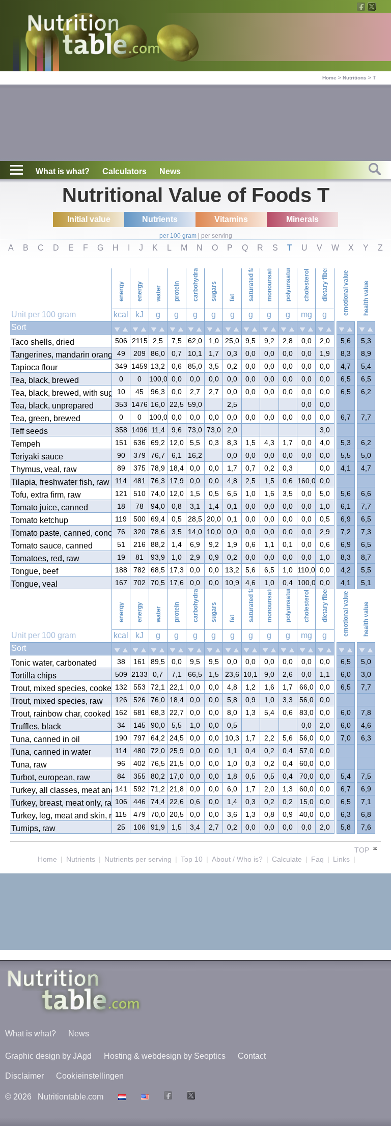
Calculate (287, 859)
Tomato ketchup (39, 520)
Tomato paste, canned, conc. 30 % (60, 533)
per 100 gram (178, 235)
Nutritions (355, 77)
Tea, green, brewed (45, 418)
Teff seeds (29, 431)
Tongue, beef (34, 571)
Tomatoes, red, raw (45, 558)
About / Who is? (237, 859)
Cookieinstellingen (90, 1076)
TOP (362, 850)
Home (329, 77)
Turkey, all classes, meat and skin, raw (60, 790)
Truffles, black (36, 726)
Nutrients (80, 859)
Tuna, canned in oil (45, 739)
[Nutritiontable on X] (189, 1096)
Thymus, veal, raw (44, 469)
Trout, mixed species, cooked (60, 688)
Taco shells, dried (42, 342)
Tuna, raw (29, 764)
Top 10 (192, 859)
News (170, 171)
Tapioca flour (34, 367)
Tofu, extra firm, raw (46, 494)
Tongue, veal (34, 584)
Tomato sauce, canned (52, 545)
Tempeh (25, 444)
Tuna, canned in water (51, 752)
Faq (317, 859)
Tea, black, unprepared (52, 405)
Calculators (124, 171)
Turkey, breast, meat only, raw (60, 803)
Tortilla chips (34, 675)
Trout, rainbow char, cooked (60, 713)
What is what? (63, 171)
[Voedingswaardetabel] (121, 1096)
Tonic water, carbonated (54, 662)
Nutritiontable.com (70, 1096)
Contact (252, 1056)
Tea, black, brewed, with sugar (60, 393)
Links (341, 859)
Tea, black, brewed (45, 380)
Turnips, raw (33, 828)
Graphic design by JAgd (48, 1056)
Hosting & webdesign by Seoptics (165, 1056)
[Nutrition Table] (143, 1096)
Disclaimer (24, 1076)
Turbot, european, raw (50, 777)
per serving (216, 235)
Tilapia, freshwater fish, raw (60, 482)
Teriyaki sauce (37, 456)
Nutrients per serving (138, 859)
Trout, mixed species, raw (57, 701)
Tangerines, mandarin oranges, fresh (60, 354)
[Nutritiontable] (93, 36)
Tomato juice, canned (49, 507)
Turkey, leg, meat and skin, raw (60, 815)
